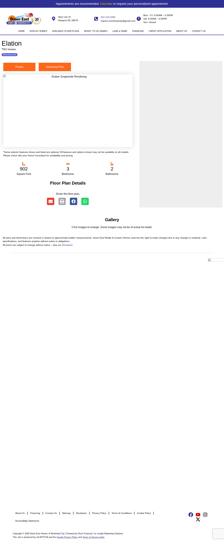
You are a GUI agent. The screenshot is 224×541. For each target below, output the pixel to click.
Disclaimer (67, 245)
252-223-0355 (108, 17)
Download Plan (55, 67)
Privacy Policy (99, 513)
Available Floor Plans (65, 31)
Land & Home (119, 31)
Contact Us (199, 31)
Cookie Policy (144, 513)
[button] (50, 201)
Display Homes (38, 31)
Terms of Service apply (93, 537)
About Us (181, 31)
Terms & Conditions (122, 513)
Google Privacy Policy (67, 537)
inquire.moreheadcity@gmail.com (118, 21)
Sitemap (66, 513)
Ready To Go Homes (96, 31)
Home (21, 31)
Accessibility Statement (27, 520)
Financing (138, 31)
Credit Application (160, 31)
